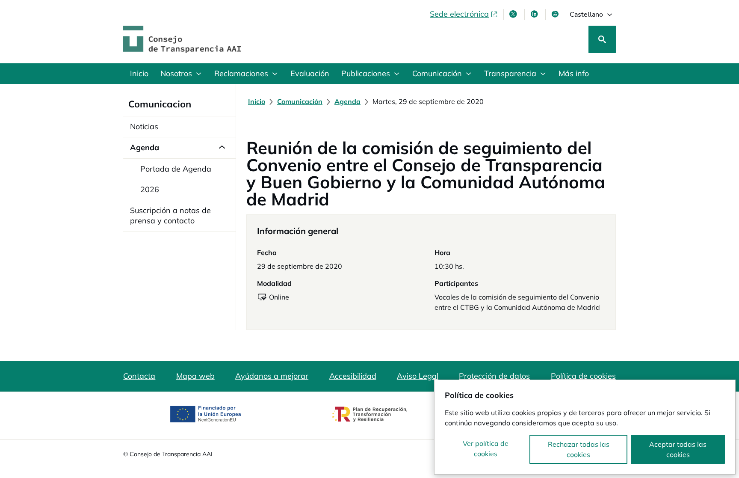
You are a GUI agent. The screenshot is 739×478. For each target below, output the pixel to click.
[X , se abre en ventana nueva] (514, 14)
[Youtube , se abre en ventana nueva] (556, 14)
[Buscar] (602, 39)
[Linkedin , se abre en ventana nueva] (535, 14)
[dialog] (585, 427)
